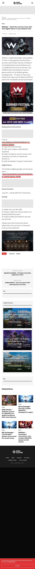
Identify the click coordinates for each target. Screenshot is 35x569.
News (3, 23)
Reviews (19, 457)
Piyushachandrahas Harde (14, 323)
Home (3, 17)
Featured (26, 457)
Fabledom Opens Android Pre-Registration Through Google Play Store (17, 317)
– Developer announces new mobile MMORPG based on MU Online (25, 437)
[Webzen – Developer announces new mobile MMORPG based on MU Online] (25, 424)
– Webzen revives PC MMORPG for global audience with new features (9, 413)
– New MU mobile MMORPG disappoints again (25, 409)
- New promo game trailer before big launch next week (17, 283)
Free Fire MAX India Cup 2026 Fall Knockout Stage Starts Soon (17, 340)
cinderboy (4, 34)
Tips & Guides (23, 460)
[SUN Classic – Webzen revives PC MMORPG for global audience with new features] (9, 400)
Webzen (18, 254)
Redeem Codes (12, 460)
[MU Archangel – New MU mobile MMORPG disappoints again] (25, 398)
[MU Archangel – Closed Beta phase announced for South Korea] (9, 424)
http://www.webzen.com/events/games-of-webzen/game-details (17, 175)
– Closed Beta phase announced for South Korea (9, 435)
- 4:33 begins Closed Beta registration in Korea (17, 274)
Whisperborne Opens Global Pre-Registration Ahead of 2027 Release (17, 361)
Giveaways (12, 254)
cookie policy (11, 562)
